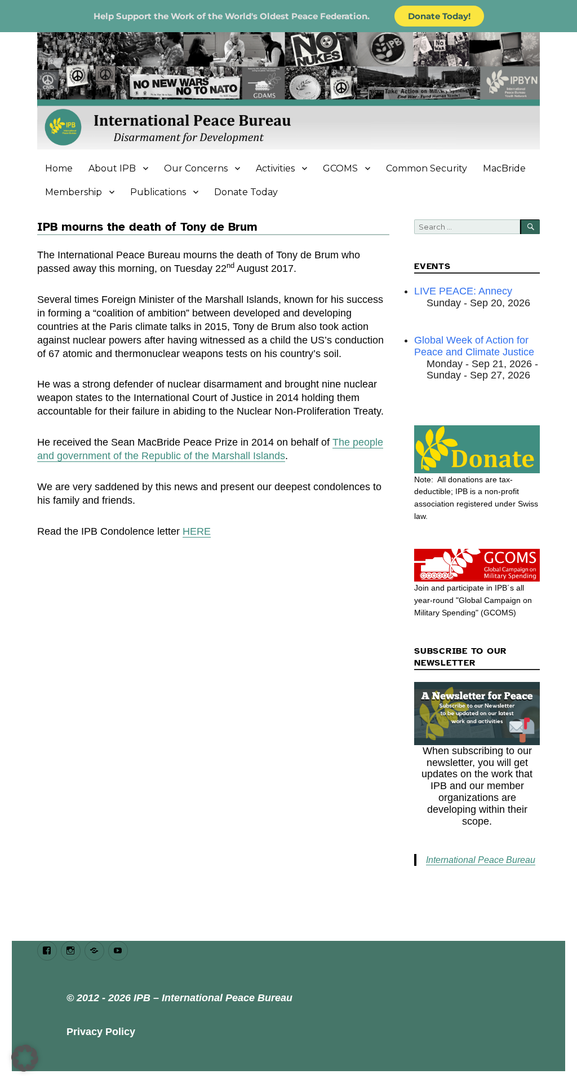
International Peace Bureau (480, 860)
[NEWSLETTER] (477, 713)
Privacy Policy (100, 1031)
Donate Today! (439, 16)
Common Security (426, 168)
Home (59, 168)
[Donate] (477, 449)
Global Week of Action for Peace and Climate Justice (474, 346)
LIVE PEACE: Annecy (463, 291)
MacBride (504, 168)
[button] (25, 1058)
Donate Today (246, 192)
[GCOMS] (477, 565)
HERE (197, 531)
